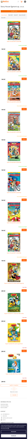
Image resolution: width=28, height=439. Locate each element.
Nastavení (13, 431)
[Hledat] (18, 1)
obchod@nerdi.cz (6, 414)
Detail (24, 48)
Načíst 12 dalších (14, 385)
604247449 (5, 416)
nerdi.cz (4, 420)
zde (8, 428)
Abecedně (3, 17)
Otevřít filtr (14, 11)
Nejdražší (16, 15)
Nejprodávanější (22, 15)
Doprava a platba (4, 407)
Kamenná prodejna (4, 404)
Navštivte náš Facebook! (7, 418)
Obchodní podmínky (4, 406)
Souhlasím (13, 436)
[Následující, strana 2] (14, 389)
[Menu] (25, 1)
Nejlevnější (10, 15)
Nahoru (15, 395)
